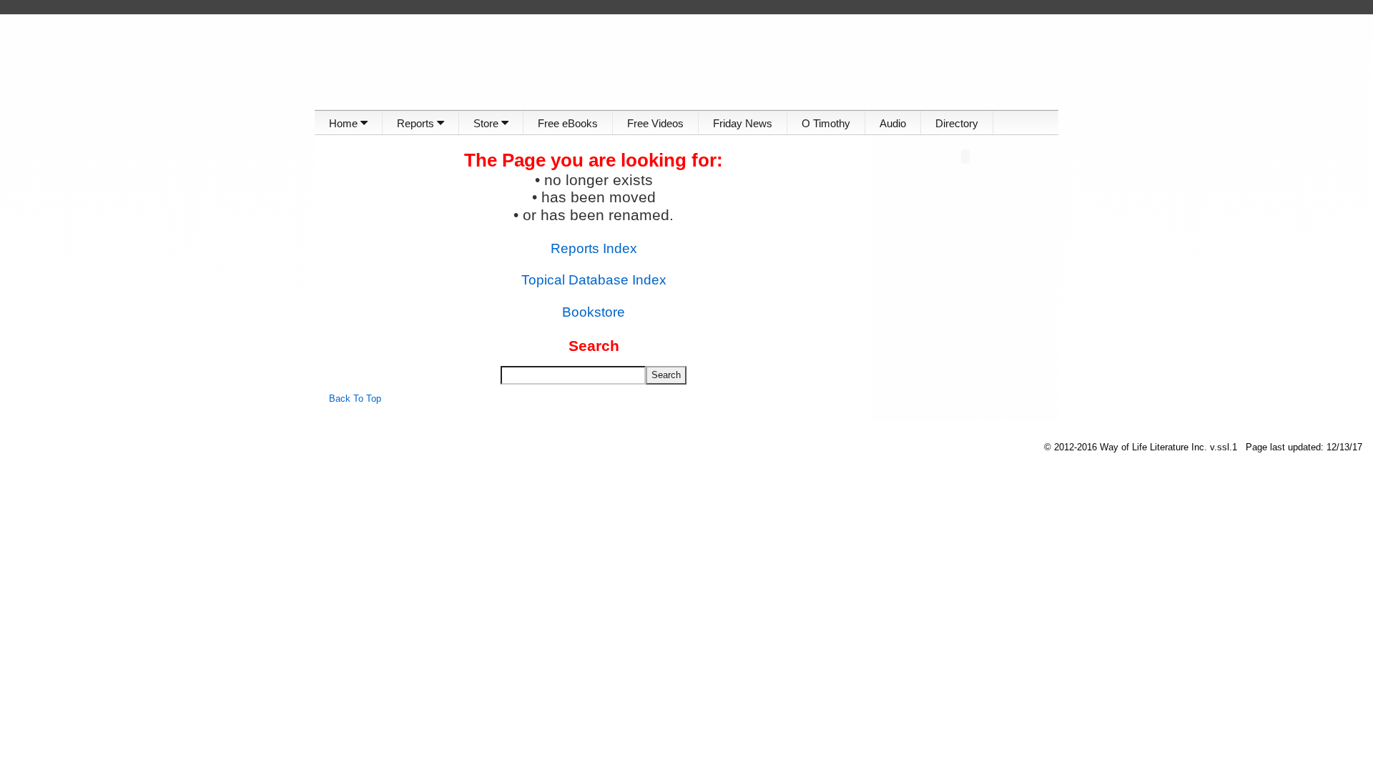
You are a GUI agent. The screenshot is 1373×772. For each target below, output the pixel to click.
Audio (893, 123)
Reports (417, 123)
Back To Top (355, 398)
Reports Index (594, 248)
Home (344, 123)
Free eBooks (568, 123)
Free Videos (655, 123)
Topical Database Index (593, 279)
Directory (956, 123)
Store (487, 123)
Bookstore (593, 312)
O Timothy (826, 123)
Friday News (742, 123)
